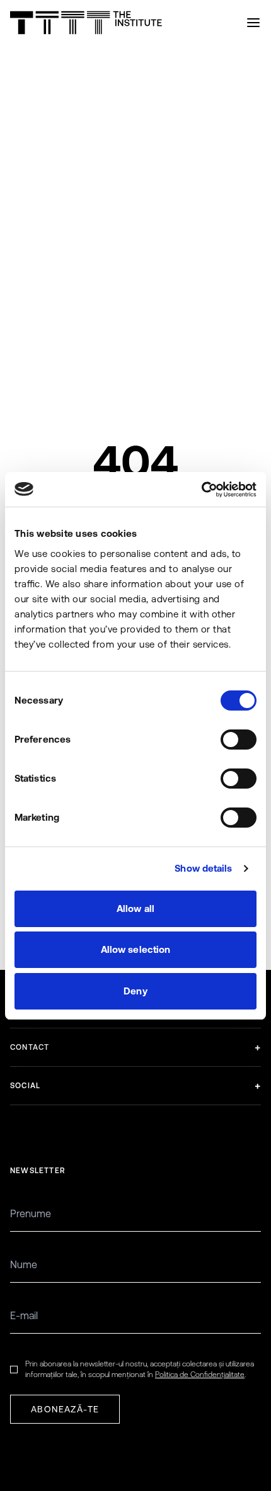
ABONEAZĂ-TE (65, 1409)
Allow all (135, 908)
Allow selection (136, 949)
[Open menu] (253, 22)
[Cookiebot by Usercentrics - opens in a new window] (201, 489)
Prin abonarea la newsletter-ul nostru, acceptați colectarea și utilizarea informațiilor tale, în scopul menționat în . (139, 1369)
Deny (135, 991)
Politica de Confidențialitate (200, 1374)
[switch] (239, 739)
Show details (203, 868)
